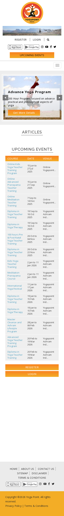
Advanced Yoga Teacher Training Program (15, 341)
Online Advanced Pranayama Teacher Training (13, 184)
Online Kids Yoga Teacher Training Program (15, 169)
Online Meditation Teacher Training (13, 201)
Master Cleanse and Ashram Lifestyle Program (14, 325)
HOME (13, 469)
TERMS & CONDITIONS (32, 477)
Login (37, 39)
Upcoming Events (32, 55)
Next (59, 98)
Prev (5, 98)
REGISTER (32, 367)
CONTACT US (46, 469)
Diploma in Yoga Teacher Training (15, 214)
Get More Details (24, 112)
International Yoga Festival (14, 287)
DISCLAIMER (39, 473)
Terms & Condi (33, 506)
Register (20, 39)
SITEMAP (22, 473)
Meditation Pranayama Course (13, 275)
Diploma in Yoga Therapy (15, 226)
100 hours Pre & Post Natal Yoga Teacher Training (15, 239)
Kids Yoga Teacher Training (12, 264)
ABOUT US (27, 469)
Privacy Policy (13, 506)
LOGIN (32, 374)
